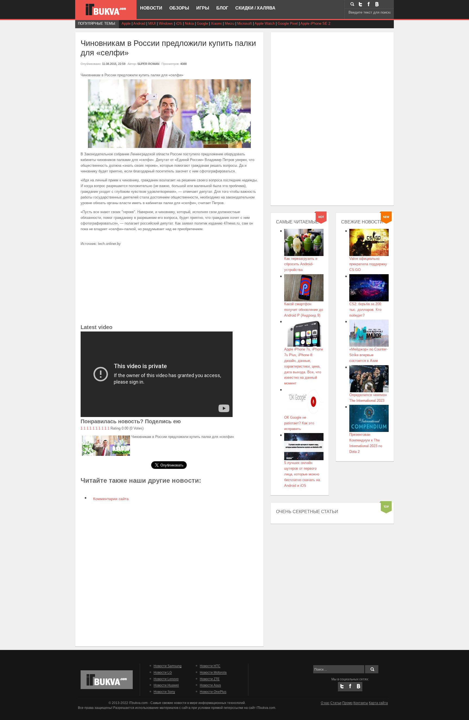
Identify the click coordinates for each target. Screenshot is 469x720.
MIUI (152, 23)
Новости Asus (210, 685)
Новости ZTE (210, 679)
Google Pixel (288, 23)
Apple (126, 23)
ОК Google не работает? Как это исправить (299, 423)
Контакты (360, 703)
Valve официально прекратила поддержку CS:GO (368, 264)
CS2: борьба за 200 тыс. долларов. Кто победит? (365, 309)
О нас (325, 703)
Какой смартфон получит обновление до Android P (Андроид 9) (303, 309)
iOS (179, 23)
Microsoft (244, 23)
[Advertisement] (169, 285)
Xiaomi (216, 23)
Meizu (229, 23)
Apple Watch (265, 23)
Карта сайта (378, 703)
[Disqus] (169, 573)
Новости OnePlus (213, 691)
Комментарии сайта (110, 499)
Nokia (189, 23)
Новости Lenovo (166, 679)
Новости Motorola (213, 672)
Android (139, 23)
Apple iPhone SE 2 (315, 23)
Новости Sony (164, 691)
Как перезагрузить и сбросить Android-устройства (300, 264)
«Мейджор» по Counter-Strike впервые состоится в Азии (368, 355)
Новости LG (163, 672)
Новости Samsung (168, 666)
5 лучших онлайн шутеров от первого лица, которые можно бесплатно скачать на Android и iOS (302, 474)
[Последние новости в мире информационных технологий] (106, 9)
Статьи (335, 703)
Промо (347, 703)
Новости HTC (210, 666)
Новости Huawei (166, 685)
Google (202, 23)
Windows (166, 23)
